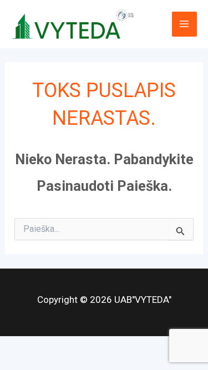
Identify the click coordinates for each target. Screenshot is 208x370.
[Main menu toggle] (184, 24)
